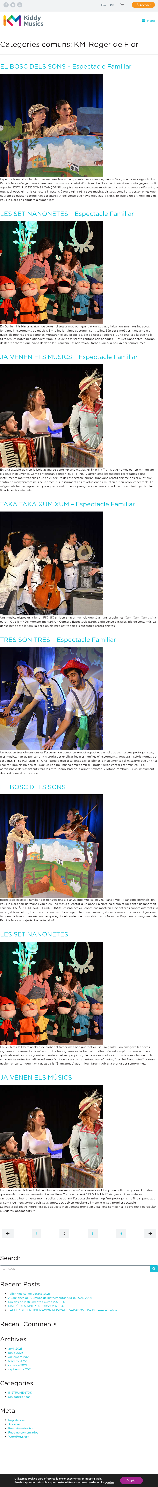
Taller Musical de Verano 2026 (29, 1293)
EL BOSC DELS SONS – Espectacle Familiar (65, 66)
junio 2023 (15, 1353)
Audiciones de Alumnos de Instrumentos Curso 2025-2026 (50, 1298)
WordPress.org (18, 1436)
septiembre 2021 (19, 1369)
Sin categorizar (19, 1397)
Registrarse (16, 1420)
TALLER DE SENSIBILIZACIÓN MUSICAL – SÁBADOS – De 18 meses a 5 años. (63, 1310)
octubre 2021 (17, 1365)
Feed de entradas (20, 1428)
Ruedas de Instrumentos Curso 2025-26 (36, 1302)
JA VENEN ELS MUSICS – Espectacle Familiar (69, 357)
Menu (151, 21)
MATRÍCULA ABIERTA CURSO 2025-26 (36, 1306)
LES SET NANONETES (34, 934)
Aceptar (131, 1480)
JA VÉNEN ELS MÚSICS (36, 1077)
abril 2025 (15, 1348)
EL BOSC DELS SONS (33, 787)
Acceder (145, 5)
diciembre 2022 (19, 1357)
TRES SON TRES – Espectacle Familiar (58, 639)
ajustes (109, 1482)
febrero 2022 (17, 1361)
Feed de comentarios (23, 1432)
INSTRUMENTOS (20, 1392)
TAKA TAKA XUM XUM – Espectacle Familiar (67, 504)
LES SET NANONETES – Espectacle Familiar (67, 213)
